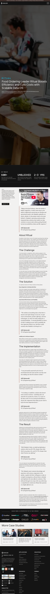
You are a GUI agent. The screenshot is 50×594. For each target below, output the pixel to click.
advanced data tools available (40, 496)
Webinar (20, 592)
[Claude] (6, 569)
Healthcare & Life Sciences (39, 563)
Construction (36, 559)
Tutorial (20, 589)
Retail (35, 568)
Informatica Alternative (23, 562)
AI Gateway (21, 557)
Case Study (21, 580)
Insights (20, 582)
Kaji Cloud (21, 564)
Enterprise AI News (22, 575)
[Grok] (3, 572)
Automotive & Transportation (39, 556)
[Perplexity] (9, 569)
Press (20, 585)
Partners (36, 575)
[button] (48, 3)
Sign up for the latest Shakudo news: (8, 590)
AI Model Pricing (22, 578)
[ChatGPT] (3, 569)
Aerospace (36, 554)
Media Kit (36, 580)
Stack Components (22, 559)
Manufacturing (37, 565)
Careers (35, 578)
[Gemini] (12, 569)
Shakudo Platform (22, 554)
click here (24, 505)
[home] (4, 3)
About (35, 573)
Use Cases (21, 573)
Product (20, 587)
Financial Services (37, 561)
